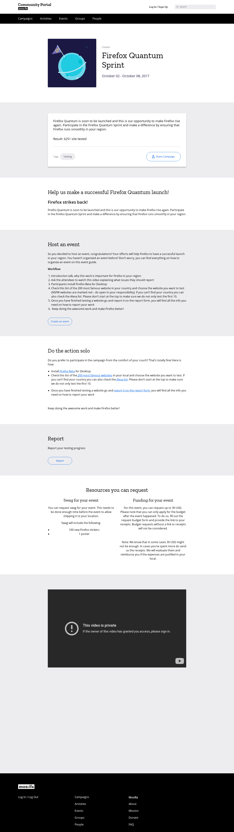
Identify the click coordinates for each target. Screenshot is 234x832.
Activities (46, 18)
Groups (80, 18)
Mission (134, 811)
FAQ (131, 824)
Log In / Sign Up (158, 6)
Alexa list (122, 379)
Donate (133, 817)
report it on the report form (131, 390)
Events (63, 18)
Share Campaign (165, 156)
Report (60, 460)
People (97, 18)
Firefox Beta (67, 371)
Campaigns (25, 18)
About (133, 804)
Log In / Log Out (28, 797)
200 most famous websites (94, 375)
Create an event (60, 321)
